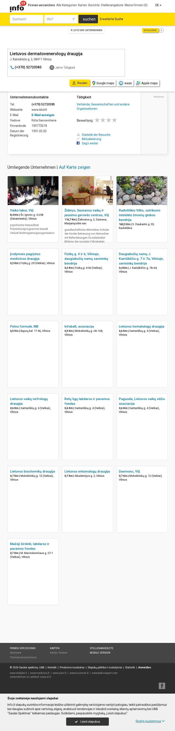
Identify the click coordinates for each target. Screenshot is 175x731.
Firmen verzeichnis (41, 5)
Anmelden (144, 667)
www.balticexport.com (105, 673)
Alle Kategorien (66, 5)
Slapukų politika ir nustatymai (105, 667)
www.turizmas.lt (79, 673)
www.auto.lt (59, 673)
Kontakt (52, 667)
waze (128, 83)
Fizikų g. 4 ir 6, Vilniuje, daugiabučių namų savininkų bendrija (86, 258)
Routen (63, 652)
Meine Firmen (136, 5)
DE (157, 5)
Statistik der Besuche (96, 134)
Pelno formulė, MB (24, 326)
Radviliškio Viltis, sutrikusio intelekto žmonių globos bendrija (139, 215)
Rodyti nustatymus (148, 721)
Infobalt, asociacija (79, 326)
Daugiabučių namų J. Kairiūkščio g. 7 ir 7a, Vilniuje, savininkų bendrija (141, 258)
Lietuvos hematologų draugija (141, 326)
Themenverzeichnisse (23, 657)
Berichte (94, 5)
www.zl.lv (45, 676)
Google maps (105, 83)
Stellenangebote (112, 5)
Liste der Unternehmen (87, 30)
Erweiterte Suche (111, 19)
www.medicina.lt (40, 673)
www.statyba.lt (18, 673)
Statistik (130, 667)
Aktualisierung (91, 139)
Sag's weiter (90, 143)
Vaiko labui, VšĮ (21, 210)
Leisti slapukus (90, 721)
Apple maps (149, 83)
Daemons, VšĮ (129, 471)
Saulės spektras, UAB (31, 667)
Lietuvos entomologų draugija (87, 471)
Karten (82, 5)
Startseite (15, 652)
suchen (89, 19)
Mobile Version (100, 652)
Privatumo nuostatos (72, 667)
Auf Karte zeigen (74, 167)
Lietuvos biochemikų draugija (32, 471)
